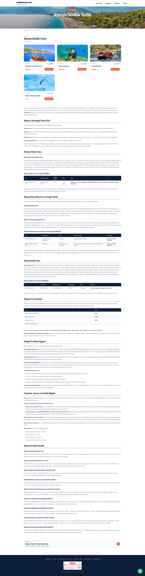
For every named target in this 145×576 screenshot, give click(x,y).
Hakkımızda (48, 559)
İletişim (125, 3)
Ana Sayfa (99, 3)
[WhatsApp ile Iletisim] (140, 571)
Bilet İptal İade (96, 559)
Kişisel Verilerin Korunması (64, 559)
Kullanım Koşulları (77, 559)
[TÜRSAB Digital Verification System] (72, 569)
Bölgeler (108, 3)
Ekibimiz (117, 3)
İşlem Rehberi (87, 559)
